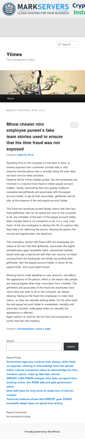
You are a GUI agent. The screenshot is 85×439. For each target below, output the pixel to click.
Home (10, 98)
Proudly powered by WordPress (42, 431)
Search (10, 340)
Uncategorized (25, 328)
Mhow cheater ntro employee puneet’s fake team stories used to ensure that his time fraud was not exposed (35, 136)
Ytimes (14, 54)
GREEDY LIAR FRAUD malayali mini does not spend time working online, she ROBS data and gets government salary (42, 382)
